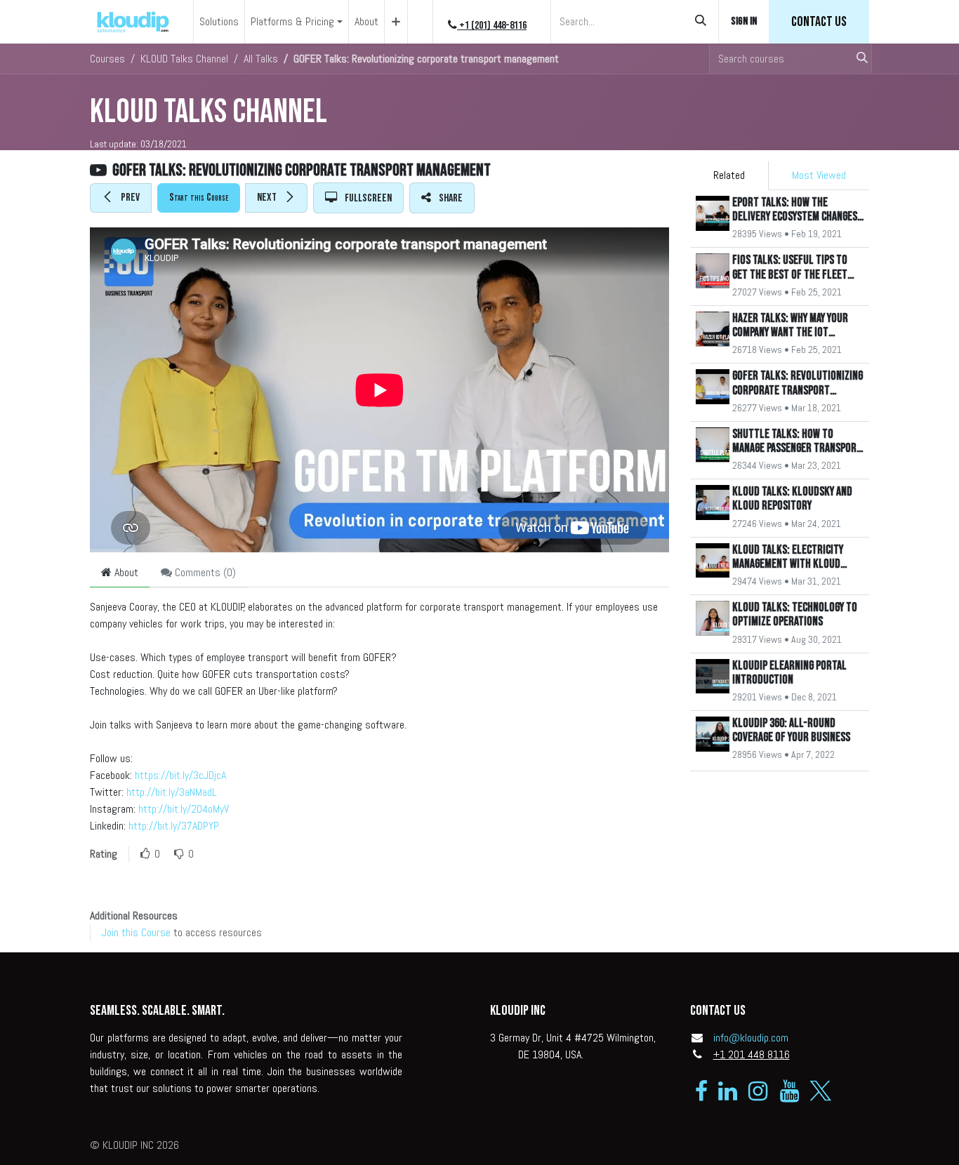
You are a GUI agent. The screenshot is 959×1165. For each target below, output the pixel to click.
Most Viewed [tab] (819, 175)
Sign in (744, 21)
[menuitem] (219, 22)
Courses (107, 58)
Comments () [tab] (204, 572)
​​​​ (819, 21)
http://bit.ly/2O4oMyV (183, 808)
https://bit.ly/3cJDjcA (180, 775)
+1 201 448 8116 (751, 1054)
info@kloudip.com (750, 1037)
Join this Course (136, 932)
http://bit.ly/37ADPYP (173, 825)
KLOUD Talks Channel (208, 112)
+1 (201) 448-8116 (492, 25)
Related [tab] (729, 175)
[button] (121, 198)
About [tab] (125, 572)
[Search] (700, 22)
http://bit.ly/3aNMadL (171, 792)
